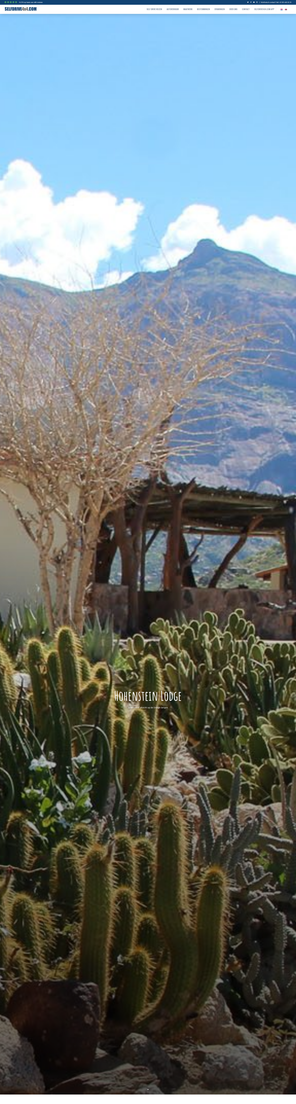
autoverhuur (173, 9)
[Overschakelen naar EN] (286, 9)
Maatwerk (187, 9)
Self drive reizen (154, 9)
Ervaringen (219, 9)
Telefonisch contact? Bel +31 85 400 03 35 (276, 2)
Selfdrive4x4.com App (264, 9)
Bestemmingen (203, 9)
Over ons (233, 9)
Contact (246, 9)
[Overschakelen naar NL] (281, 9)
